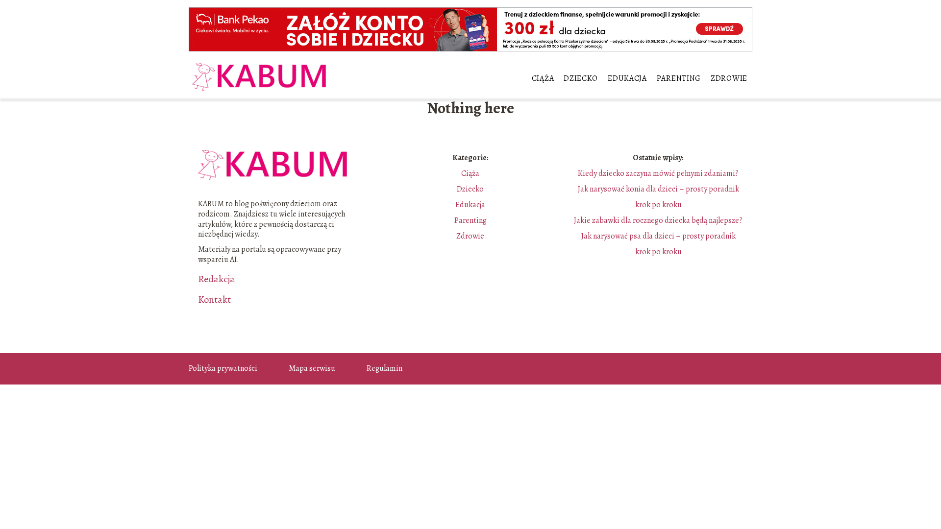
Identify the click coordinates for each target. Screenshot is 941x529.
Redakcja (216, 279)
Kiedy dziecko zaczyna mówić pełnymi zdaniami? (658, 173)
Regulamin (384, 368)
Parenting (679, 78)
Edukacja (627, 78)
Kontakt (214, 299)
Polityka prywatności (223, 368)
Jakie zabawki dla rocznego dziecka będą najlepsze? (658, 220)
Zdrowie (729, 78)
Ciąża (543, 78)
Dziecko (581, 78)
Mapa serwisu (312, 368)
